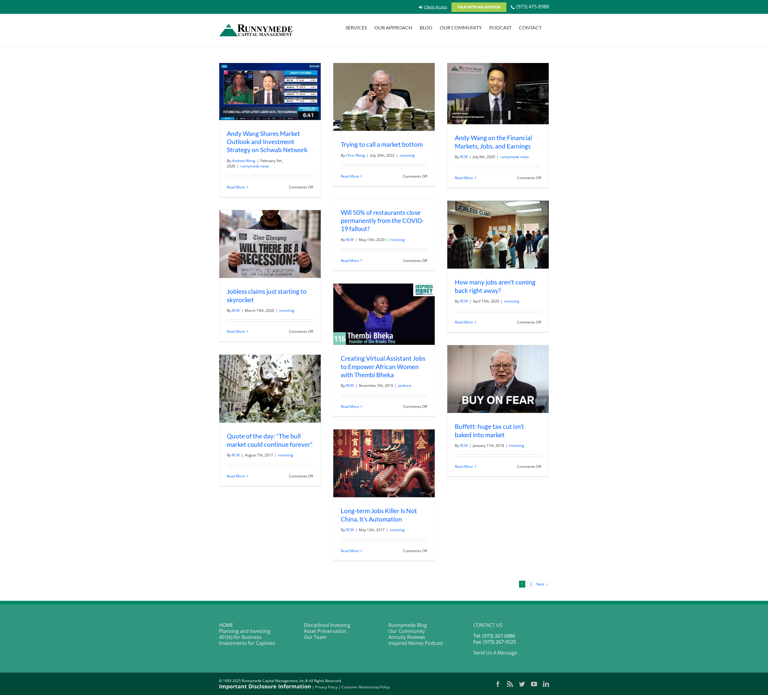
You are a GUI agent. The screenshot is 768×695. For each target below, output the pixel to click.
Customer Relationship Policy (365, 687)
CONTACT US (487, 625)
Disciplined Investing (327, 625)
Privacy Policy (326, 687)
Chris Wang (355, 155)
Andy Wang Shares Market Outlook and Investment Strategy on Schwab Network (267, 141)
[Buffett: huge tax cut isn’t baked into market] (498, 379)
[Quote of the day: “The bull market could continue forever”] (270, 389)
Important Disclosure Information (265, 686)
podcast (404, 385)
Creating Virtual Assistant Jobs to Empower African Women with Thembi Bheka (383, 366)
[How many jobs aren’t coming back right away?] (498, 235)
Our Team (315, 637)
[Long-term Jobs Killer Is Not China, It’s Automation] (384, 463)
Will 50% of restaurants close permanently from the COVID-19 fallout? (382, 220)
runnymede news (254, 166)
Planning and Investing (244, 631)
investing (407, 155)
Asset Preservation (325, 631)
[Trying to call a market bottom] (384, 97)
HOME (226, 625)
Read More (236, 187)
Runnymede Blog (407, 625)
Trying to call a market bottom (382, 144)
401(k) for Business (240, 637)
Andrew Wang (243, 160)
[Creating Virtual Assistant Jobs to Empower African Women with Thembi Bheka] (384, 314)
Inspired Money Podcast (415, 643)
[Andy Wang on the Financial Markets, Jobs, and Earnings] (498, 93)
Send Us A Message (495, 652)
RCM (464, 156)
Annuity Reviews (406, 637)
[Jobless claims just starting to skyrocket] (270, 244)
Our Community (406, 631)
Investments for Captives (247, 643)
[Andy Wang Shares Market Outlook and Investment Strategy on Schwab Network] (270, 91)
